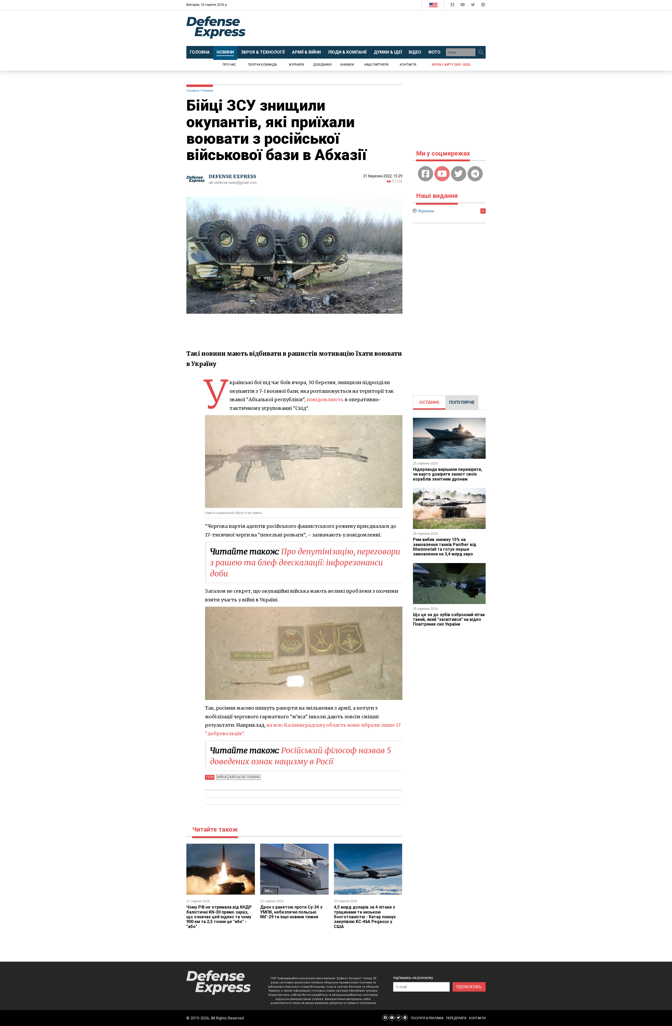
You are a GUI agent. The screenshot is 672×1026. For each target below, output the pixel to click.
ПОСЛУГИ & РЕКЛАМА (427, 1018)
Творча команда (262, 64)
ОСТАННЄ (429, 402)
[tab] (429, 402)
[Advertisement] (379, 28)
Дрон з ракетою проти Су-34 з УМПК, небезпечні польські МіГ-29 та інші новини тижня (291, 912)
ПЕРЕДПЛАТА (456, 1018)
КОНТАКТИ (477, 1018)
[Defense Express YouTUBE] (463, 5)
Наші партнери (376, 64)
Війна (222, 777)
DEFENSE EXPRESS (232, 176)
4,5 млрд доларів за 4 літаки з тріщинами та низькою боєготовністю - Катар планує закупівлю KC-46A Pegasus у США (365, 917)
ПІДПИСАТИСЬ (469, 987)
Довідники (322, 64)
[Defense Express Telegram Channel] (483, 5)
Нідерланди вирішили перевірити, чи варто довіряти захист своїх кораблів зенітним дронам (447, 474)
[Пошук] (481, 52)
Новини (207, 90)
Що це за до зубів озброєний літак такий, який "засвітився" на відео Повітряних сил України (449, 619)
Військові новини (244, 777)
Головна (192, 90)
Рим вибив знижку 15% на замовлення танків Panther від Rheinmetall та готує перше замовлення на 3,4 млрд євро (444, 546)
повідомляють (325, 399)
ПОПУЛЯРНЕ (462, 402)
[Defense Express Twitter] (473, 5)
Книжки (347, 64)
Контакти (408, 64)
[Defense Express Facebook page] (453, 5)
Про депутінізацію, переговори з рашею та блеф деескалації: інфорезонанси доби (305, 562)
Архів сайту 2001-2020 (451, 64)
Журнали (296, 64)
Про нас (229, 64)
